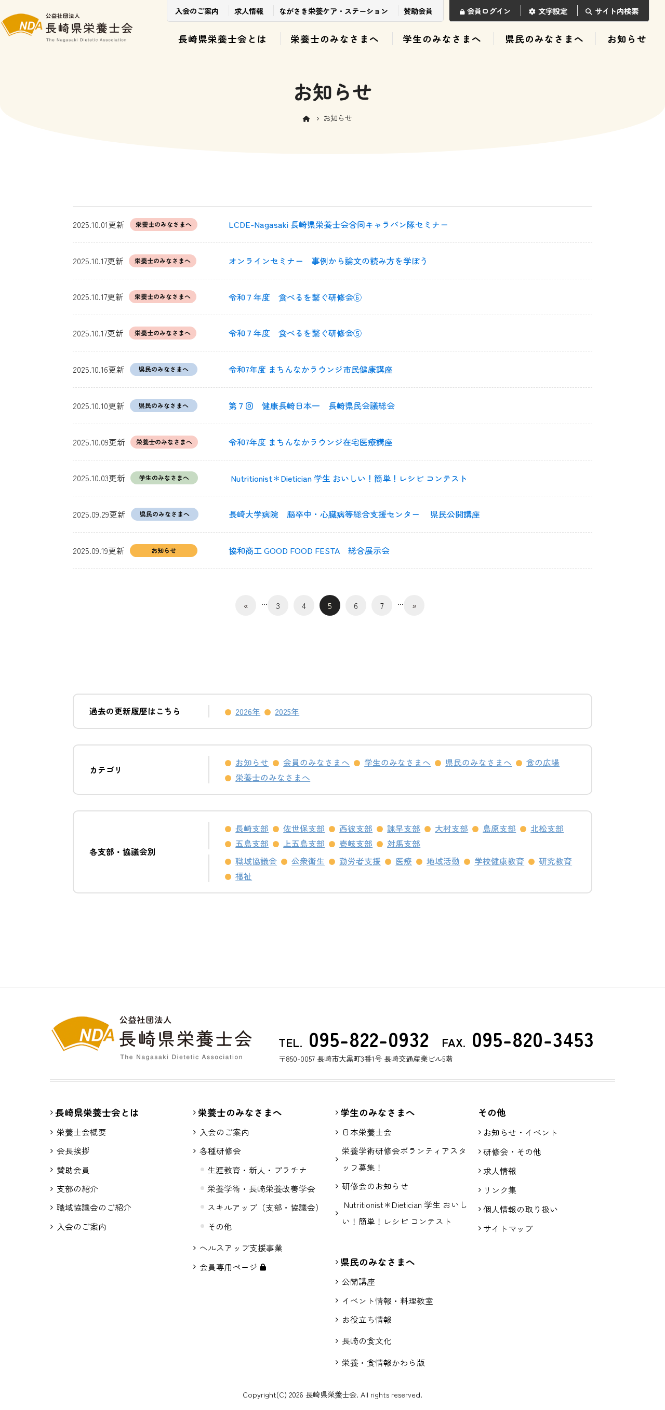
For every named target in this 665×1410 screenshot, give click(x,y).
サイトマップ (508, 1228)
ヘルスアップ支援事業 (241, 1248)
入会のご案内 (197, 10)
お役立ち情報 (367, 1319)
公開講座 (358, 1281)
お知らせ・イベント (520, 1132)
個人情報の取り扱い (520, 1209)
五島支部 (252, 843)
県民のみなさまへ (544, 38)
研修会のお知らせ (375, 1186)
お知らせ (627, 38)
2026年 (247, 711)
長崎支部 (252, 828)
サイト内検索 (617, 10)
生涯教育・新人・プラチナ (257, 1170)
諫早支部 (403, 828)
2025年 (287, 711)
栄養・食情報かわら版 (383, 1362)
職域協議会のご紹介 (94, 1207)
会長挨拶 (73, 1151)
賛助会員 (418, 10)
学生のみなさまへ (442, 38)
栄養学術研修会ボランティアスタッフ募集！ (404, 1159)
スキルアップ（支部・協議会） (265, 1207)
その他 (219, 1226)
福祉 (243, 876)
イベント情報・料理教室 (387, 1301)
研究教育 (555, 861)
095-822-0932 (365, 1038)
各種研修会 (220, 1151)
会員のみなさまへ (316, 762)
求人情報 (248, 10)
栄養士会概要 (82, 1132)
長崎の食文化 (367, 1341)
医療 (403, 861)
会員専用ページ (230, 1267)
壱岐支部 (356, 843)
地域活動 (443, 861)
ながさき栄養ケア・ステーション (333, 10)
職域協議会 (256, 861)
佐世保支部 (304, 828)
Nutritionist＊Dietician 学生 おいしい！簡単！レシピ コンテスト (405, 1213)
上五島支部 (304, 843)
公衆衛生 (308, 861)
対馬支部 (403, 843)
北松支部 (547, 828)
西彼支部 (356, 828)
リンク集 (499, 1190)
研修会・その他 (512, 1151)
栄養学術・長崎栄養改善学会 (261, 1189)
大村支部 (451, 828)
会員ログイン (489, 10)
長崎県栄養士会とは (222, 38)
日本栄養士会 (367, 1132)
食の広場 (543, 762)
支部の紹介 (77, 1189)
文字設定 (552, 10)
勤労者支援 (360, 861)
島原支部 (499, 828)
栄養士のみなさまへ (334, 38)
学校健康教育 (499, 861)
